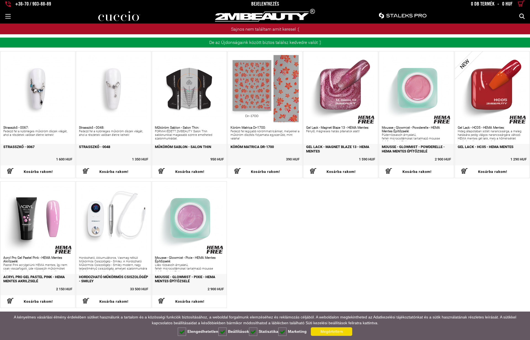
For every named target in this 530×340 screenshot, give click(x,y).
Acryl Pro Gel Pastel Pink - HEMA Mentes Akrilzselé (34, 279)
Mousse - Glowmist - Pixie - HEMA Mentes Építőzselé (185, 279)
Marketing (297, 331)
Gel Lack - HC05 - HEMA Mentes (485, 147)
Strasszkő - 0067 (19, 147)
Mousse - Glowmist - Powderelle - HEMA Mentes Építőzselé (413, 149)
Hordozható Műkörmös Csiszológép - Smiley (113, 279)
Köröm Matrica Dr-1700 (252, 147)
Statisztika (268, 331)
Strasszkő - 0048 (94, 147)
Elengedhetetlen (202, 331)
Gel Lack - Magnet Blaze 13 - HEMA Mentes (337, 149)
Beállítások (238, 331)
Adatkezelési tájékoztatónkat (398, 317)
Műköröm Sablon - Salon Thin (183, 147)
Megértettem (331, 331)
